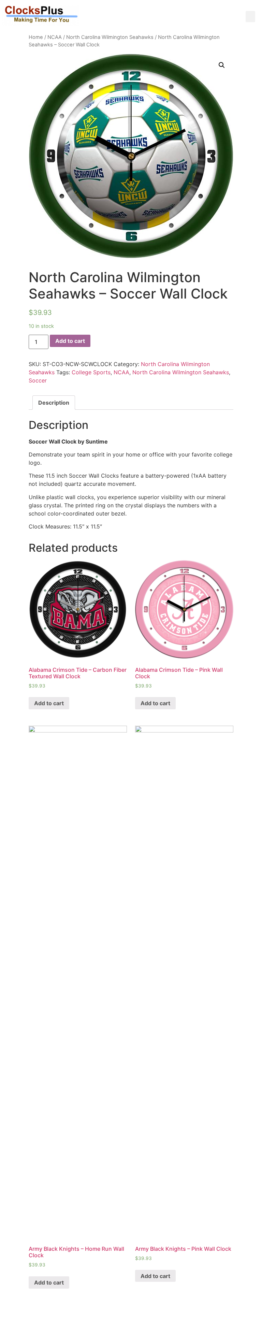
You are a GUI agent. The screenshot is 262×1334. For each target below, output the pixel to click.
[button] (250, 16)
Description (53, 402)
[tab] (53, 402)
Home (36, 37)
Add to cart (70, 340)
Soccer (38, 380)
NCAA (54, 37)
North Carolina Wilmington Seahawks (110, 37)
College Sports (91, 372)
